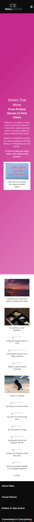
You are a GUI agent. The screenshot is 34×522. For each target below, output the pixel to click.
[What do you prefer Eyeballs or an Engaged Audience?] (17, 466)
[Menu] (31, 6)
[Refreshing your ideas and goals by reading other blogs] (17, 291)
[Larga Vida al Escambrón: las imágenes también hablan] (17, 176)
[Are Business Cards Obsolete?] (17, 320)
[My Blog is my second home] (17, 405)
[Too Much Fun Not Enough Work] (17, 417)
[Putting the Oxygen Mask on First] (17, 341)
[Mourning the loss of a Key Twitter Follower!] (17, 354)
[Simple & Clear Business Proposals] (17, 367)
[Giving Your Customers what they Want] (17, 453)
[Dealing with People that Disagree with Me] (17, 440)
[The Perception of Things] (17, 429)
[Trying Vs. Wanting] (17, 387)
